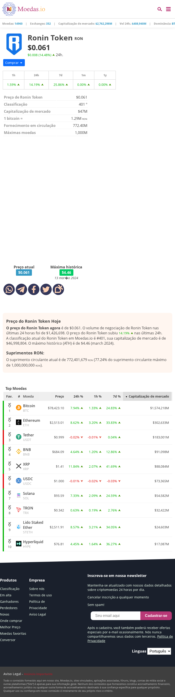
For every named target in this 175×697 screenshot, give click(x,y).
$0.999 (59, 437)
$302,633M (161, 422)
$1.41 (60, 466)
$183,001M (161, 437)
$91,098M (161, 452)
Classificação (9, 589)
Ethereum (31, 422)
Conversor (7, 640)
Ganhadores (9, 601)
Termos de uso (40, 595)
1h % (98, 396)
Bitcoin (29, 408)
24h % (78, 396)
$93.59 (59, 495)
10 (9, 547)
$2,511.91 (57, 527)
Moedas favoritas (13, 633)
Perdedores (9, 608)
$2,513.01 (57, 422)
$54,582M (161, 495)
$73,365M (161, 481)
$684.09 (58, 452)
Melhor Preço (10, 627)
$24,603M (161, 527)
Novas (4, 614)
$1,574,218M (159, 408)
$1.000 (59, 481)
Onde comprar (11, 620)
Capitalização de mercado (149, 396)
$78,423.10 (56, 408)
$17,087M (161, 544)
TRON (28, 510)
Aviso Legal (37, 614)
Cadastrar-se (156, 616)
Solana (29, 495)
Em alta (5, 595)
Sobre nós (36, 589)
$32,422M (161, 510)
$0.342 (59, 510)
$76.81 (59, 544)
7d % (117, 396)
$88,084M (161, 466)
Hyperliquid (33, 544)
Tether (28, 437)
